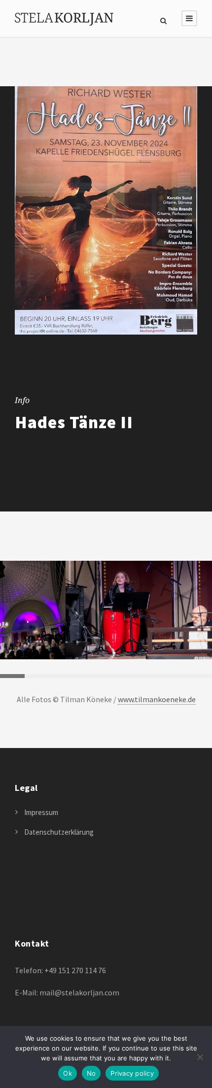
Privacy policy (132, 1073)
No (91, 1073)
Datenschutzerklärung (59, 832)
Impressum (41, 812)
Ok (67, 1073)
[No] (200, 1057)
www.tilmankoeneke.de (157, 699)
